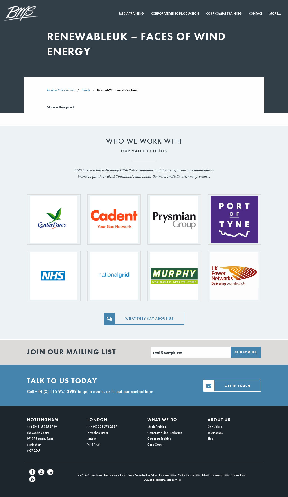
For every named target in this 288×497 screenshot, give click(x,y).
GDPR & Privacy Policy (90, 475)
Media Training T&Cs (189, 475)
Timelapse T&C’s (167, 475)
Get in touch (237, 386)
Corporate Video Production (175, 13)
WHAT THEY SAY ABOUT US (149, 319)
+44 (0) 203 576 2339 (102, 427)
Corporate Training (159, 438)
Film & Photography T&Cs (216, 475)
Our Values (215, 427)
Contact (255, 13)
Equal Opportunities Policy (142, 475)
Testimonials (215, 433)
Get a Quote (155, 445)
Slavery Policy (239, 475)
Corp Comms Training (224, 13)
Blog (210, 438)
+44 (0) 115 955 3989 (56, 391)
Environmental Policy (115, 475)
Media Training (131, 13)
